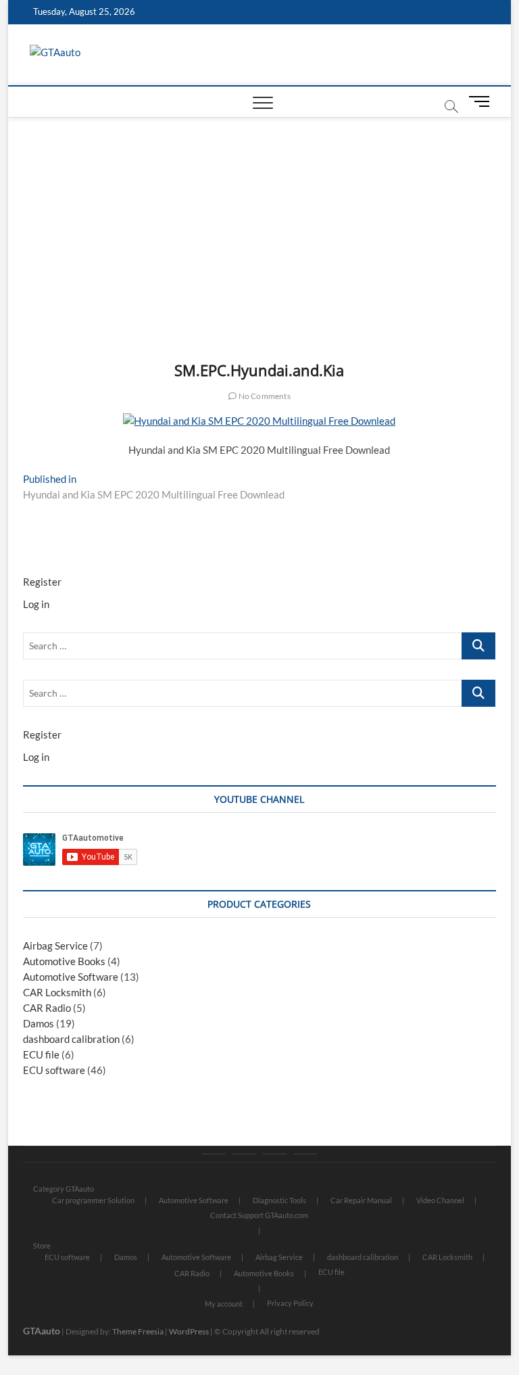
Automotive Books (64, 961)
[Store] (244, 1154)
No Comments (263, 396)
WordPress (189, 1331)
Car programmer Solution (93, 1200)
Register (42, 582)
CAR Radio (47, 1008)
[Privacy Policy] (305, 1154)
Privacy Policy (290, 1303)
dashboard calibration (71, 1039)
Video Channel (440, 1200)
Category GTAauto (63, 1188)
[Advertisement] (260, 219)
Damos (38, 1023)
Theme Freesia (138, 1331)
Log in (36, 604)
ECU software (54, 1070)
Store (42, 1245)
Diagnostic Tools (279, 1200)
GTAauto (41, 1330)
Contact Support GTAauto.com (259, 1215)
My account (224, 1303)
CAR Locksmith (57, 992)
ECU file (41, 1054)
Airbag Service (55, 945)
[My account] (275, 1154)
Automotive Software (70, 977)
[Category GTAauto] (214, 1154)
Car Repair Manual (361, 1200)
